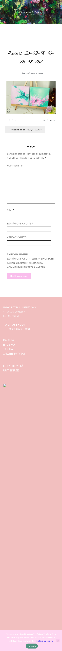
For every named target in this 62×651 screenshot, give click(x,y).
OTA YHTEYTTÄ (13, 366)
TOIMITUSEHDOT (14, 324)
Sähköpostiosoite (20, 223)
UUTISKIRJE (11, 370)
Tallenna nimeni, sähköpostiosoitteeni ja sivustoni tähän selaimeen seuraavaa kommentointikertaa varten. (30, 261)
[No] (58, 640)
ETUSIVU (9, 344)
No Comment (49, 120)
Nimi (10, 210)
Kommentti (15, 165)
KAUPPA (8, 340)
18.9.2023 (38, 73)
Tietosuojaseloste (44, 641)
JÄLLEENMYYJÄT (14, 353)
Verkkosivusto (17, 237)
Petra (14, 120)
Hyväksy (31, 646)
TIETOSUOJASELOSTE (17, 329)
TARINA (8, 349)
